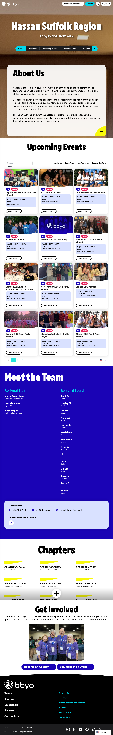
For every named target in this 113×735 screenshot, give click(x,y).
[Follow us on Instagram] (11, 522)
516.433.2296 (20, 510)
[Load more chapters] (56, 593)
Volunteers (11, 704)
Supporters (11, 716)
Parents (9, 710)
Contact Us (64, 693)
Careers (62, 707)
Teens (8, 693)
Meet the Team (69, 48)
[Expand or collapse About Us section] (100, 131)
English (103, 732)
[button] (4, 4)
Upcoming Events (49, 48)
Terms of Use (64, 717)
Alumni (9, 699)
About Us (33, 48)
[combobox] (103, 732)
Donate (90, 4)
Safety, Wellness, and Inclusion (72, 703)
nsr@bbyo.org (43, 510)
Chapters (86, 48)
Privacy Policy (65, 712)
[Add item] (95, 48)
